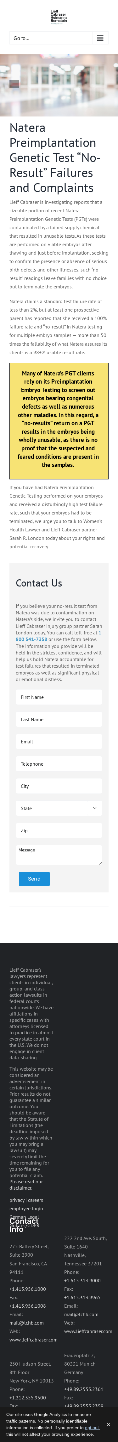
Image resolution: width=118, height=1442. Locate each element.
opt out (92, 1427)
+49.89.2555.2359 (84, 1406)
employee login (26, 1208)
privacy (16, 1200)
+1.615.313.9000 (82, 1280)
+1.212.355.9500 (27, 1397)
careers (35, 1200)
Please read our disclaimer (26, 1184)
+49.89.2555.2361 (84, 1389)
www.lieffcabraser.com (33, 1339)
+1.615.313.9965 (82, 1297)
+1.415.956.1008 (27, 1306)
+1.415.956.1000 (27, 1289)
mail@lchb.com (26, 1323)
